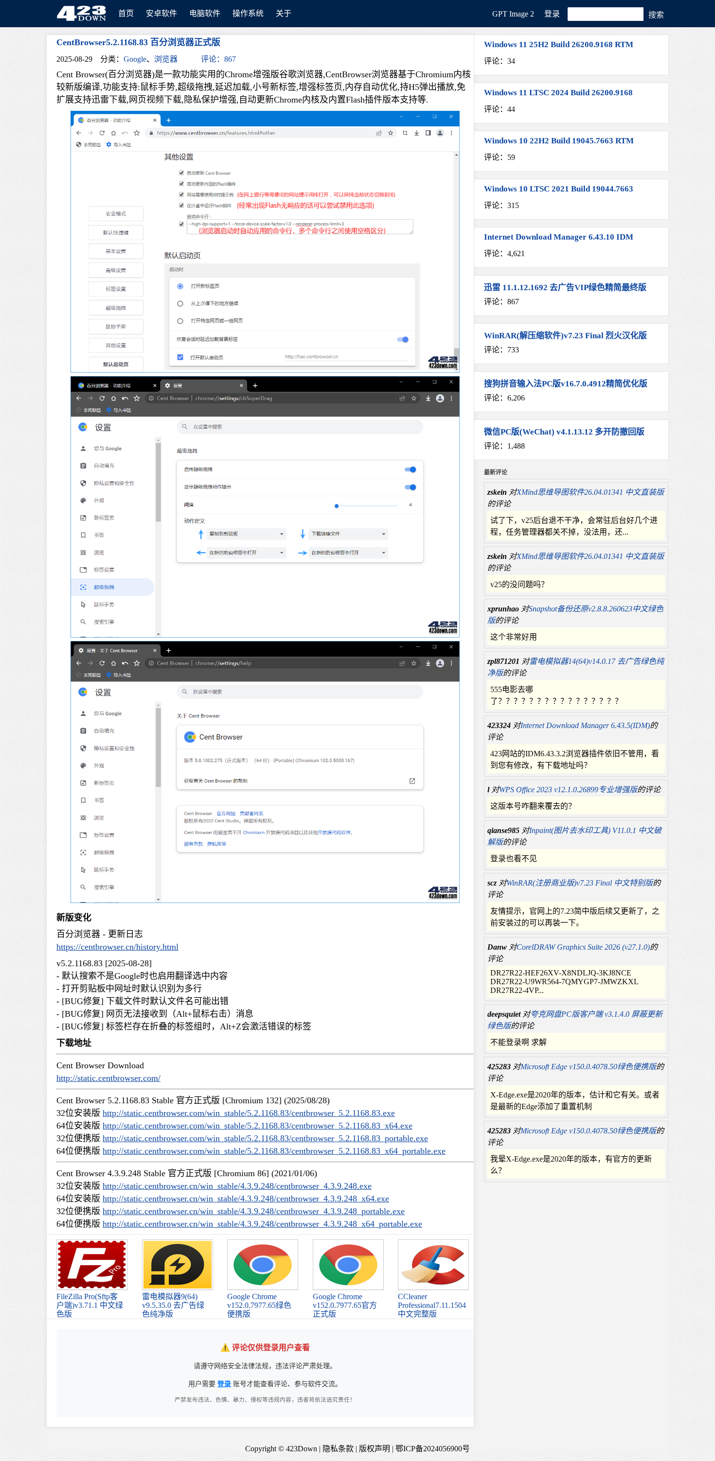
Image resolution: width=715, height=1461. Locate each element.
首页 (126, 13)
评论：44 (499, 109)
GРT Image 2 (513, 14)
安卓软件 (161, 13)
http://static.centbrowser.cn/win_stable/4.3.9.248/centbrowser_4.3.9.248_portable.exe (254, 1211)
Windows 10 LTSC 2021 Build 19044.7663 (558, 188)
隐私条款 (338, 1448)
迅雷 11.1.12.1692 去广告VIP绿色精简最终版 (565, 287)
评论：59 (499, 157)
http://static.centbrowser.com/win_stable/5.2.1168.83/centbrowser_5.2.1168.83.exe (249, 1113)
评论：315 (501, 205)
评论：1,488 (504, 446)
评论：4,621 (504, 253)
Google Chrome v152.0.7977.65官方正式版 (345, 1305)
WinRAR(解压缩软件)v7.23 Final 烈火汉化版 (565, 335)
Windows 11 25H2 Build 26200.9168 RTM (558, 44)
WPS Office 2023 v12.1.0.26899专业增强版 (568, 789)
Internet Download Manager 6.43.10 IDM (558, 237)
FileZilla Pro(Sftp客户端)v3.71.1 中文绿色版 (89, 1305)
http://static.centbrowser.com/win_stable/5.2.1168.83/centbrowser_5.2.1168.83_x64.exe (257, 1126)
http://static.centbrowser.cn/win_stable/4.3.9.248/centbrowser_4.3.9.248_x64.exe (246, 1198)
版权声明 (374, 1448)
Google (135, 59)
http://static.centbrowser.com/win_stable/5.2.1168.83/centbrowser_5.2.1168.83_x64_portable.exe (274, 1151)
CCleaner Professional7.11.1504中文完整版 (432, 1305)
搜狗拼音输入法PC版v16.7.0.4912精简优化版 (565, 383)
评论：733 (501, 350)
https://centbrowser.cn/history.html (117, 947)
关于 (283, 13)
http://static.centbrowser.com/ (108, 1078)
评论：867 (218, 59)
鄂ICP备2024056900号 (432, 1448)
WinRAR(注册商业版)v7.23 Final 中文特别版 (579, 883)
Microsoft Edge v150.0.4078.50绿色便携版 (588, 1066)
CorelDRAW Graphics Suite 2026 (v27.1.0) (583, 947)
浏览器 (166, 59)
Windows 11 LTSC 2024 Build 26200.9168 (558, 92)
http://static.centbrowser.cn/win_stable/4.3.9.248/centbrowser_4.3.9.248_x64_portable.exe (262, 1224)
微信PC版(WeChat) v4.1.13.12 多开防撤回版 (564, 431)
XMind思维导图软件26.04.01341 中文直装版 (590, 492)
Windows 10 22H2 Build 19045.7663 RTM (559, 140)
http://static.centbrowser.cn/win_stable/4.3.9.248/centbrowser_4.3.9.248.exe (237, 1186)
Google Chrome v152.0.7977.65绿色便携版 (259, 1305)
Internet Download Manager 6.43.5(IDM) (585, 725)
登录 (552, 14)
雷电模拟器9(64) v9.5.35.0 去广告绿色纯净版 (173, 1305)
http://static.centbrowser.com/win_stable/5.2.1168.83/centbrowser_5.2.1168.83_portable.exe (265, 1138)
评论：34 (499, 61)
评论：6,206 (504, 398)
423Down (84, 14)
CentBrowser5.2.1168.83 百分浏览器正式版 (138, 42)
